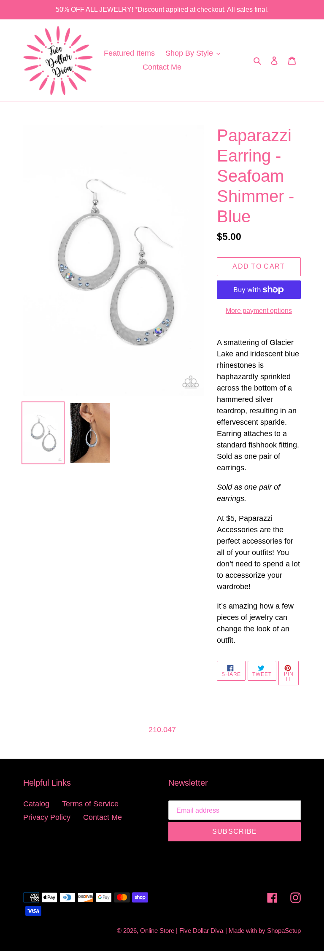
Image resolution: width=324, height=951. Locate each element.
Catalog (36, 804)
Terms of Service (90, 804)
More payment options (259, 310)
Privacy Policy (46, 817)
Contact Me (102, 817)
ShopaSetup (284, 930)
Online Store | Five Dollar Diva (181, 930)
